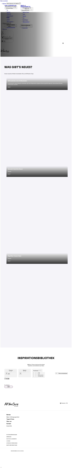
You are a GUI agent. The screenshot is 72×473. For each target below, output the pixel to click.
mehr (8, 386)
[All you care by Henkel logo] (11, 404)
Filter (7, 378)
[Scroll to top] (1, 467)
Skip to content (4, 0)
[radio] (37, 372)
